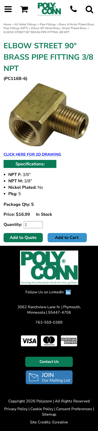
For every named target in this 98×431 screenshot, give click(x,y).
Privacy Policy (16, 409)
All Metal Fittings (25, 24)
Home (7, 24)
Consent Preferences (74, 409)
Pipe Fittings (48, 24)
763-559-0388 (49, 322)
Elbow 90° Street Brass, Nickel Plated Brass (59, 28)
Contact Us (49, 361)
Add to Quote (23, 237)
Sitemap (49, 414)
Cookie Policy (41, 409)
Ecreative (60, 422)
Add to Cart (67, 237)
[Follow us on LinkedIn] (68, 292)
